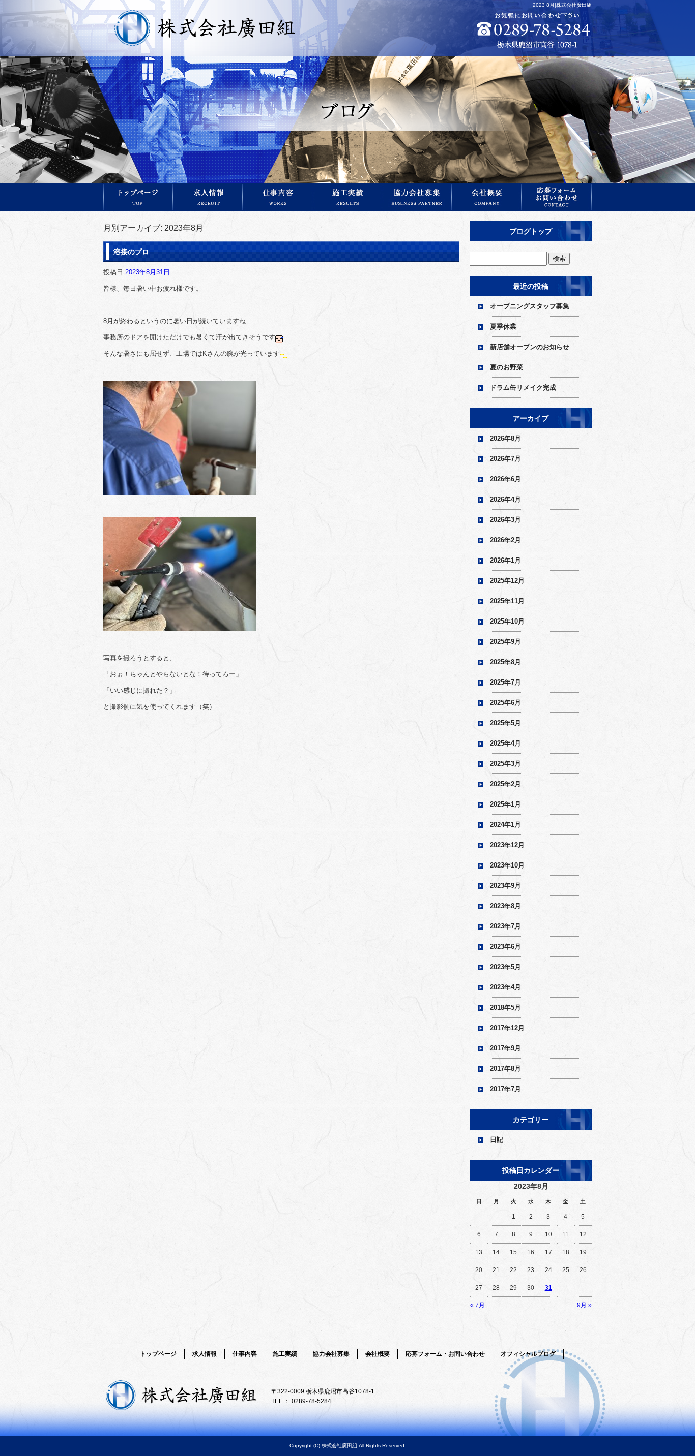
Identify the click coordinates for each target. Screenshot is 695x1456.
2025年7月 (505, 682)
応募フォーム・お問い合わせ (557, 197)
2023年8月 (505, 906)
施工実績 (347, 197)
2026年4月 (505, 499)
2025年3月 (505, 763)
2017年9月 (505, 1048)
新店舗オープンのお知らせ (529, 347)
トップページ (138, 197)
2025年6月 (505, 702)
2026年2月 (505, 540)
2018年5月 (505, 1007)
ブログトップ (530, 231)
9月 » (584, 1305)
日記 (496, 1139)
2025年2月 (505, 784)
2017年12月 (507, 1028)
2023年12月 (507, 845)
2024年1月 (505, 824)
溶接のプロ (131, 251)
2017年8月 (505, 1068)
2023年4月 (505, 987)
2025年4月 (505, 743)
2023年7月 (505, 926)
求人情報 (208, 197)
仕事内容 (277, 197)
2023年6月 (505, 946)
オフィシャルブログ (528, 1353)
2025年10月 (507, 621)
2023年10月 (507, 865)
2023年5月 (505, 967)
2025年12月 (507, 580)
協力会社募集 (417, 197)
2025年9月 (505, 641)
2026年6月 (505, 479)
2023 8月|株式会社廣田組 (562, 5)
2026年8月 (505, 438)
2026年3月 (505, 519)
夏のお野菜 (506, 367)
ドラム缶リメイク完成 (523, 387)
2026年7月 (505, 458)
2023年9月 (505, 885)
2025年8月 (505, 662)
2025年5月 (505, 723)
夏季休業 (503, 326)
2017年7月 (505, 1089)
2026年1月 (505, 560)
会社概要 (487, 197)
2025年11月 (507, 601)
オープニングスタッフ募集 (529, 306)
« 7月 (477, 1305)
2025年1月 (505, 804)
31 (548, 1287)
